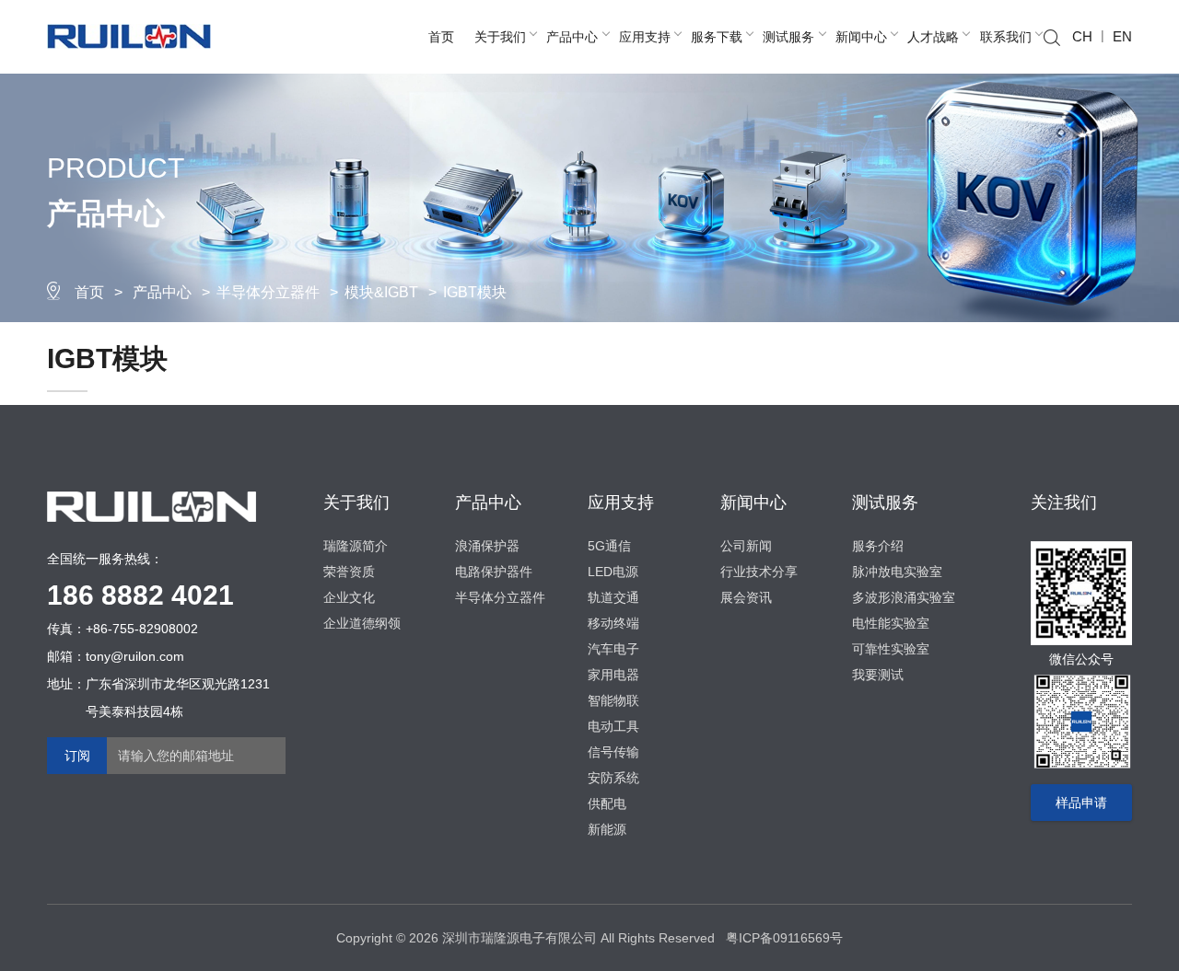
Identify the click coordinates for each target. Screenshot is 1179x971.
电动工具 (613, 726)
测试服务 (788, 36)
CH (1082, 36)
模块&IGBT (381, 292)
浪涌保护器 (487, 545)
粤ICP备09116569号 (784, 938)
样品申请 (1081, 802)
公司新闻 (746, 545)
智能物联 (613, 700)
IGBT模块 (475, 292)
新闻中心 (861, 36)
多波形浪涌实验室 (903, 597)
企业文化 (349, 597)
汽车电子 (613, 649)
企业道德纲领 (362, 623)
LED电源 (613, 571)
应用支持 (645, 36)
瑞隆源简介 (355, 545)
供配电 (607, 803)
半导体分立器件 (268, 292)
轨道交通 (613, 597)
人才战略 (933, 36)
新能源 (607, 829)
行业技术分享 (759, 571)
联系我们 (1006, 36)
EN (1122, 36)
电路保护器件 (493, 571)
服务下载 (716, 36)
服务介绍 (878, 545)
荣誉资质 (349, 571)
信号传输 (613, 752)
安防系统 (613, 777)
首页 (441, 36)
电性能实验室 (890, 623)
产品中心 (572, 36)
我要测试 (878, 674)
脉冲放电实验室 (897, 571)
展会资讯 (746, 597)
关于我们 (500, 36)
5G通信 (609, 545)
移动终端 (613, 623)
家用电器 (613, 674)
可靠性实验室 (890, 649)
